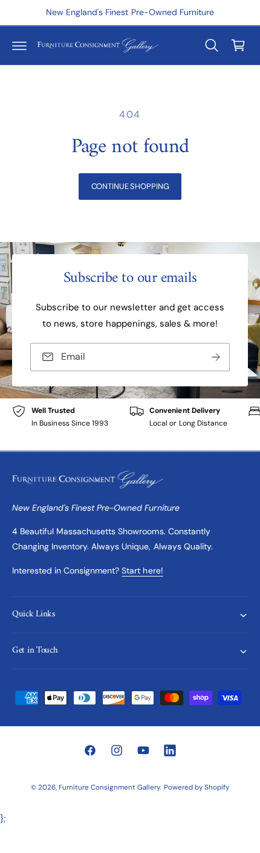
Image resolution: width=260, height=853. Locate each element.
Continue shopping (130, 186)
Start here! (142, 570)
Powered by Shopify (196, 787)
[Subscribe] (216, 357)
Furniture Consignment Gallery (109, 787)
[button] (19, 45)
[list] (130, 424)
